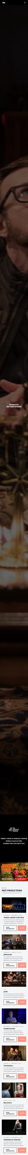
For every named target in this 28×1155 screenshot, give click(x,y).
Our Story (14, 849)
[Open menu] (24, 2)
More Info (21, 879)
